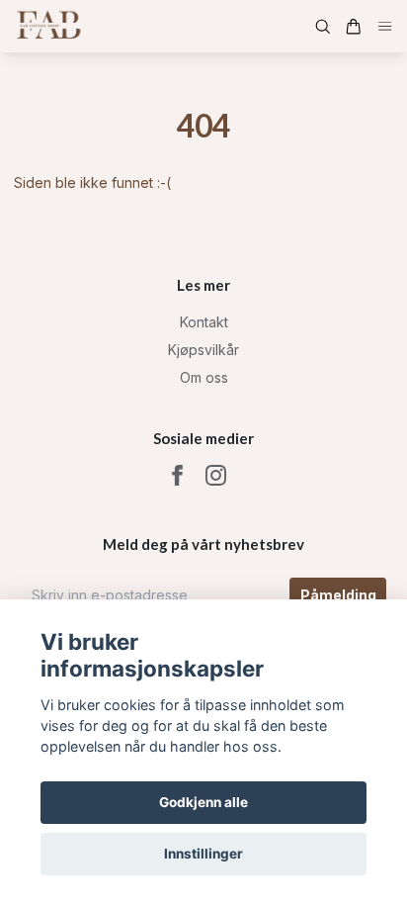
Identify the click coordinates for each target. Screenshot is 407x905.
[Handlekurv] (353, 27)
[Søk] (323, 27)
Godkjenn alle (203, 802)
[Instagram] (215, 475)
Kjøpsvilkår (203, 349)
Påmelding (338, 595)
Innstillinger (203, 853)
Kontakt (204, 322)
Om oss (204, 377)
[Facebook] (177, 475)
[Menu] (385, 26)
